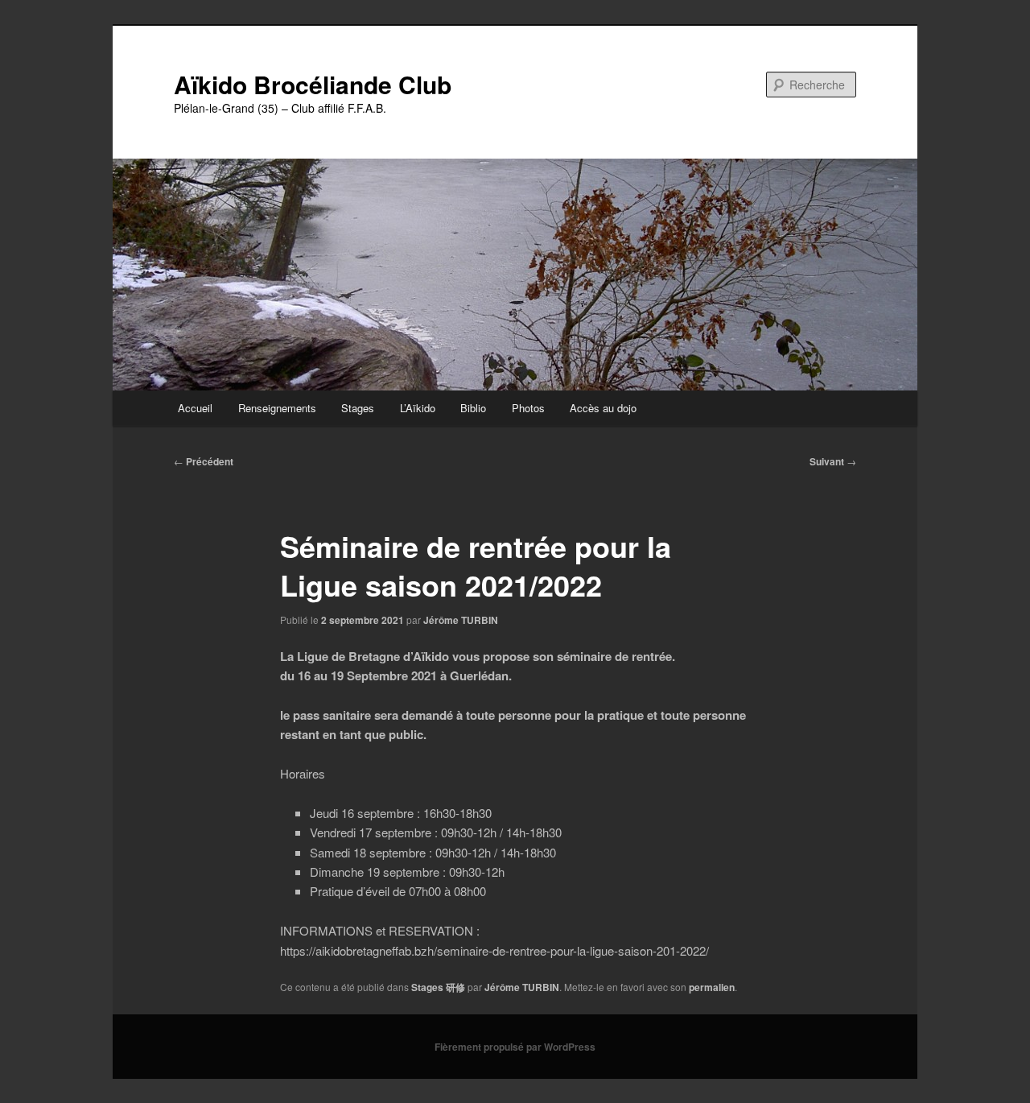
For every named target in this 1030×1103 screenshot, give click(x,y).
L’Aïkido (417, 407)
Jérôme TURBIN (460, 620)
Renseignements (277, 407)
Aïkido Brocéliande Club (312, 84)
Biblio (473, 407)
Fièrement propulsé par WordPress (515, 1046)
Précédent (203, 461)
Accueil (195, 407)
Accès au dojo (603, 407)
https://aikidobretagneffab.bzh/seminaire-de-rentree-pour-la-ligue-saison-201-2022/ (494, 950)
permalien (712, 987)
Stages (357, 407)
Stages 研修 (438, 987)
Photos (528, 407)
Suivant (833, 461)
